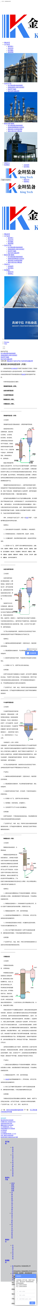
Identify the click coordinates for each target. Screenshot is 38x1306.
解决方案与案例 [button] (9, 255)
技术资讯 (26, 166)
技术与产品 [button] (7, 245)
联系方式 (26, 179)
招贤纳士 (26, 181)
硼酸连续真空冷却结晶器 (7, 1125)
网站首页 (7, 42)
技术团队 (10, 50)
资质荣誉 (10, 52)
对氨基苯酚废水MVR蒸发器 (8, 1128)
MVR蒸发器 (14, 368)
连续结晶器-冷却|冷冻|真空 (16, 87)
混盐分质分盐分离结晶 (15, 131)
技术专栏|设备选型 (13, 91)
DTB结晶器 (3, 1132)
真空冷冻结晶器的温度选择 (14, 1110)
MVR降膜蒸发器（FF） (7, 1126)
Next (5, 343)
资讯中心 (7, 163)
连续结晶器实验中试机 (6, 1123)
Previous (6, 342)
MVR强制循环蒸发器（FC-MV (8, 1133)
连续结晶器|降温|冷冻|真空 (16, 127)
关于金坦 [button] (7, 236)
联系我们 (7, 165)
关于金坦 (7, 44)
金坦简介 (10, 46)
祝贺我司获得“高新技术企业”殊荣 (9, 1137)
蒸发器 (23, 374)
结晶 (27, 517)
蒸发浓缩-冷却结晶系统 (15, 129)
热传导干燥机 (12, 89)
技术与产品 (7, 83)
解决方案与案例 (9, 123)
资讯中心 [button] (7, 264)
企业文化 (10, 48)
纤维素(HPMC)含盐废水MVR (8, 1121)
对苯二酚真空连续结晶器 (7, 1135)
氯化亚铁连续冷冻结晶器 (7, 1120)
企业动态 (26, 165)
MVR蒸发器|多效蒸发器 (15, 85)
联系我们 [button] (7, 270)
